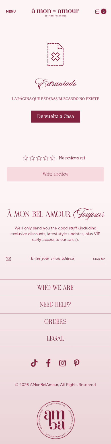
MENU (11, 11)
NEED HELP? (55, 304)
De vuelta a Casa (55, 116)
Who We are (55, 287)
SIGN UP (99, 258)
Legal (55, 338)
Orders (55, 321)
